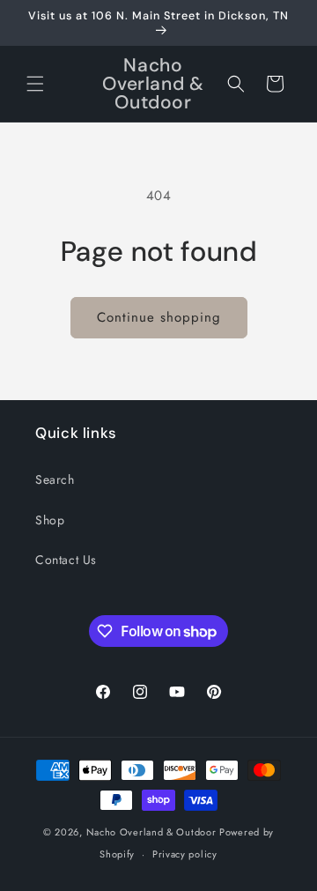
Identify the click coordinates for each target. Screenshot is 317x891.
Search (55, 479)
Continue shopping (159, 317)
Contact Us (66, 559)
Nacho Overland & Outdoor (151, 832)
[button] (35, 83)
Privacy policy (184, 854)
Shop (49, 520)
